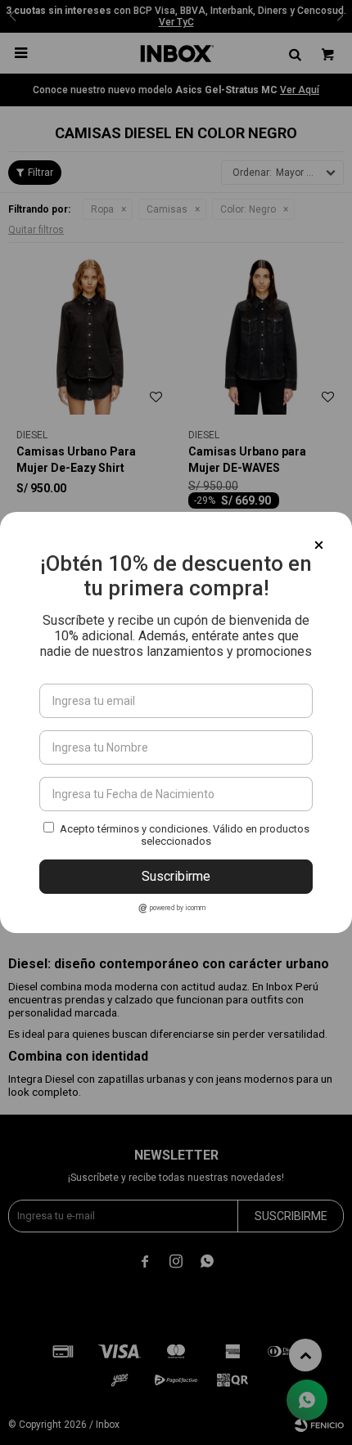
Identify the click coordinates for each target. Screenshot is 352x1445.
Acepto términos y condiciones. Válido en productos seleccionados (184, 835)
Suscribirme (176, 876)
